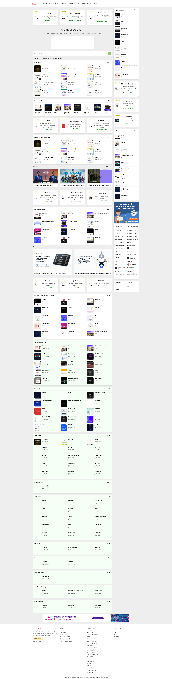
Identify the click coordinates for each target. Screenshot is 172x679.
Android (117, 290)
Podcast (117, 258)
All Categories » (133, 226)
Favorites (77, 3)
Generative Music (132, 236)
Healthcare (118, 255)
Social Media (131, 245)
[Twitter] (34, 641)
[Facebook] (36, 641)
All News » (109, 247)
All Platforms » (133, 283)
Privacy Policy (64, 634)
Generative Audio (132, 239)
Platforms (54, 3)
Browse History (86, 3)
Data (116, 264)
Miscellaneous (119, 248)
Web (116, 287)
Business (117, 233)
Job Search (118, 271)
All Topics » (109, 167)
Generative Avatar (134, 258)
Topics (71, 3)
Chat (116, 261)
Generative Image (132, 230)
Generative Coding (132, 233)
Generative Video (120, 236)
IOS (128, 287)
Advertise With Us (65, 639)
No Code (129, 271)
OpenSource (121, 268)
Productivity (118, 239)
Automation (130, 268)
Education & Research (120, 245)
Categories (45, 3)
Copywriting (118, 230)
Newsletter (130, 261)
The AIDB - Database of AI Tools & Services (95, 677)
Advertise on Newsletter (67, 641)
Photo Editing (131, 252)
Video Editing (134, 249)
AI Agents (133, 264)
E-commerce (118, 277)
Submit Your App (38, 638)
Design (129, 242)
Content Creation (120, 242)
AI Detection (118, 252)
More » (109, 62)
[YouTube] (39, 641)
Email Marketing (132, 274)
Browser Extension (132, 255)
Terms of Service (65, 636)
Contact (95, 3)
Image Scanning (120, 274)
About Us (63, 632)
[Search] (109, 53)
